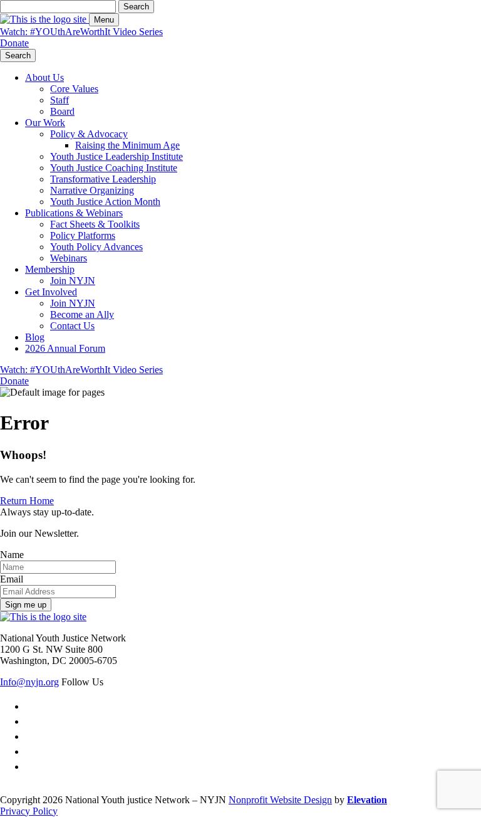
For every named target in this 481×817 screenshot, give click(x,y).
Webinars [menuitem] (68, 258)
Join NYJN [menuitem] (72, 280)
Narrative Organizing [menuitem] (92, 190)
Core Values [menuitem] (74, 88)
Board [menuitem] (62, 111)
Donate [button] (14, 43)
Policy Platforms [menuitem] (82, 235)
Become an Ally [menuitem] (82, 314)
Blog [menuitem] (34, 337)
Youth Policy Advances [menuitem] (96, 246)
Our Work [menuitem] (45, 122)
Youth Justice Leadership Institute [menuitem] (116, 156)
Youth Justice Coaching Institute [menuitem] (113, 167)
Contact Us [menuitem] (72, 325)
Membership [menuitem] (50, 269)
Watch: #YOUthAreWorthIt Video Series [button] (81, 31)
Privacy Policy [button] (29, 811)
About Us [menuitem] (44, 77)
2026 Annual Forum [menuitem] (65, 348)
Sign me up (25, 604)
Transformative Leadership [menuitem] (103, 179)
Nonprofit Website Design (280, 799)
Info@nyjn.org (29, 682)
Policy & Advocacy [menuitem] (89, 134)
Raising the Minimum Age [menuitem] (127, 145)
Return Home (27, 500)
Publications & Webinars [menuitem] (74, 213)
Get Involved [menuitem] (51, 292)
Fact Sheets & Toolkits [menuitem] (95, 224)
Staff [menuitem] (59, 100)
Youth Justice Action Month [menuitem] (105, 201)
